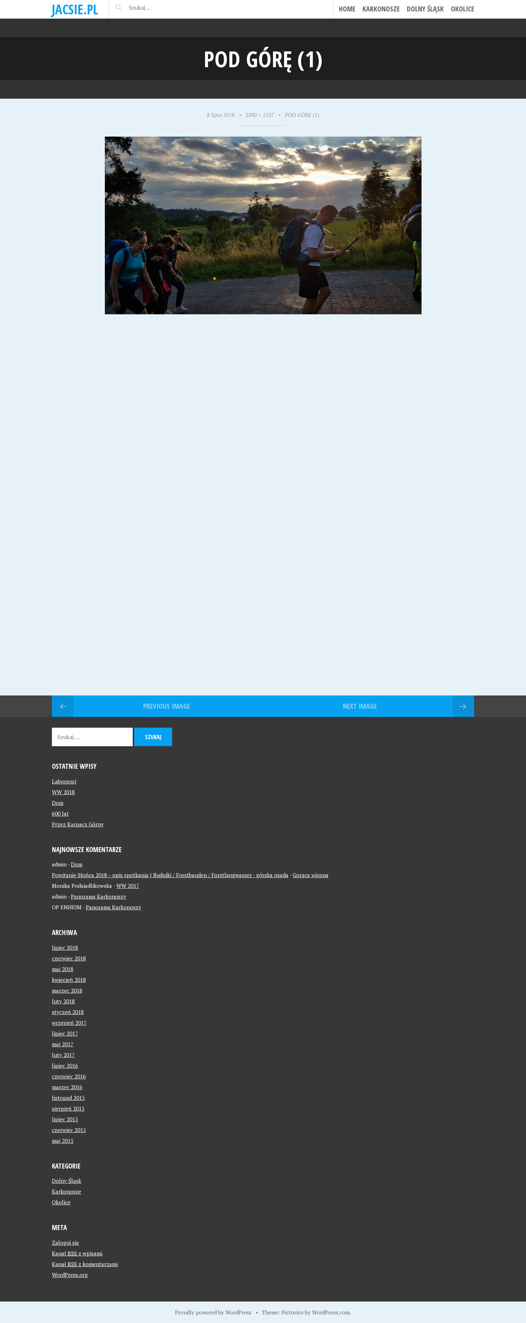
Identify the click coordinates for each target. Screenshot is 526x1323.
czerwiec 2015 (69, 1129)
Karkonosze (381, 9)
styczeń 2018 (68, 1011)
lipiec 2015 (65, 1119)
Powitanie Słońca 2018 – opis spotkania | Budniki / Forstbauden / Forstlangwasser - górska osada (170, 875)
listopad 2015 (68, 1097)
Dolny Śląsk (425, 9)
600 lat (60, 813)
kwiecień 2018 (69, 979)
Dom (57, 802)
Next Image (360, 706)
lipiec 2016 (65, 1065)
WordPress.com (331, 1312)
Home (347, 9)
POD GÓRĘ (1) (302, 114)
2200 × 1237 (259, 114)
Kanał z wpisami (77, 1253)
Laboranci (64, 781)
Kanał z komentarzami (85, 1264)
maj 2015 (62, 1140)
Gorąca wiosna (310, 875)
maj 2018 (62, 969)
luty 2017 (63, 1054)
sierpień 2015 (68, 1108)
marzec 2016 (67, 1087)
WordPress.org (70, 1274)
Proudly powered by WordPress (213, 1312)
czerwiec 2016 (69, 1076)
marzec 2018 (67, 990)
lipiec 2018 (65, 947)
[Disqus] (263, 417)
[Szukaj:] (158, 7)
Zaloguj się (65, 1242)
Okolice (462, 9)
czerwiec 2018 (69, 958)
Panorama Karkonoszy (98, 896)
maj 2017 (62, 1044)
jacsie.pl (75, 9)
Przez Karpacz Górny (78, 824)
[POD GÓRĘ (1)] (263, 311)
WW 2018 (63, 792)
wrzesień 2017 (69, 1022)
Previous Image (166, 706)
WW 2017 (127, 885)
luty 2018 (63, 1001)
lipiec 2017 (65, 1033)
